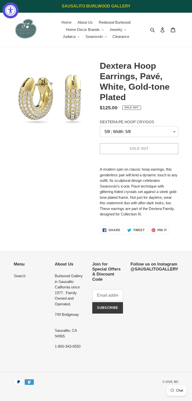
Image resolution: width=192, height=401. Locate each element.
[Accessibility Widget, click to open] (10, 10)
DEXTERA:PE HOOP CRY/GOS (127, 122)
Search (20, 276)
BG (176, 382)
